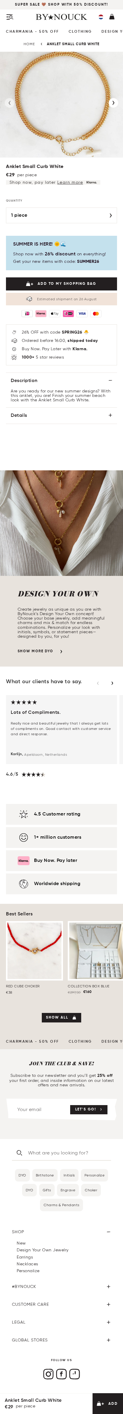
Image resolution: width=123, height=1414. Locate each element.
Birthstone (45, 1175)
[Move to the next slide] (112, 683)
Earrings (25, 1257)
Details (19, 415)
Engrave (68, 1190)
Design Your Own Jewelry (43, 1250)
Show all (57, 1017)
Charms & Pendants (61, 1205)
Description (24, 380)
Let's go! (85, 1109)
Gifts (47, 1190)
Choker (91, 1190)
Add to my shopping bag (67, 284)
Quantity (14, 200)
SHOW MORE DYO (35, 651)
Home (29, 44)
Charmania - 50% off (32, 32)
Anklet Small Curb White (73, 44)
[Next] (113, 103)
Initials (69, 1175)
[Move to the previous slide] (98, 683)
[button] (100, 17)
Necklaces (27, 1264)
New (21, 1243)
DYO (22, 1175)
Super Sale (28, 5)
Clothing (80, 32)
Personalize (94, 1175)
